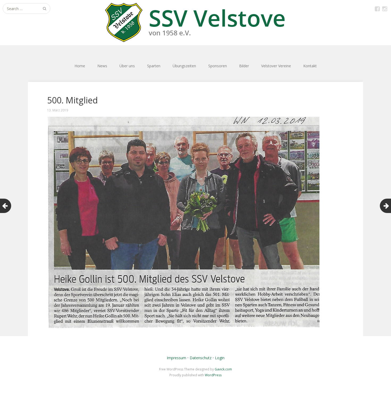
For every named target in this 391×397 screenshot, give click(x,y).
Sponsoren (217, 65)
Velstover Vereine (276, 65)
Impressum (176, 357)
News (102, 65)
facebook (377, 8)
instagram (385, 8)
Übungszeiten (184, 65)
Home (79, 65)
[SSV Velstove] (195, 23)
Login (219, 357)
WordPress (213, 375)
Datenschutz (200, 357)
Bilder (244, 65)
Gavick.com (223, 369)
